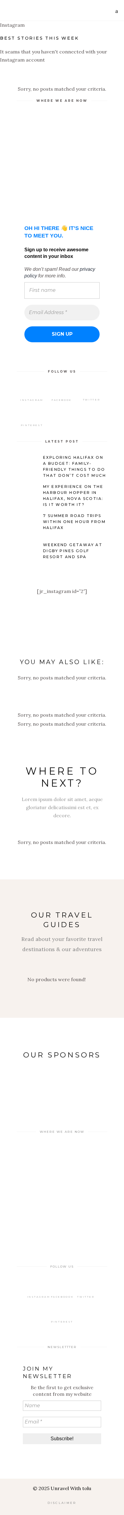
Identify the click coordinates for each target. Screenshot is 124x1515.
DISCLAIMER (62, 1503)
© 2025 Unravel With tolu (62, 1488)
